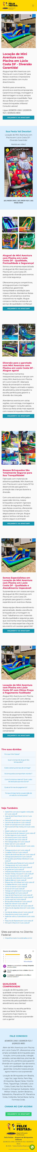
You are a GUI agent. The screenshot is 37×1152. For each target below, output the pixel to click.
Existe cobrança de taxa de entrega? (17, 768)
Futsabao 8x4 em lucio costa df (16, 884)
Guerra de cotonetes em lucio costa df (19, 878)
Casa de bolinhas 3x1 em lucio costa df (18, 867)
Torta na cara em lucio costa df (16, 886)
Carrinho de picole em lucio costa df (18, 822)
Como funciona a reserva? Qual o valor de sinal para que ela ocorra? (18, 780)
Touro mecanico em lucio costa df (17, 876)
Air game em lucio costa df (14, 869)
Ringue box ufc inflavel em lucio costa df (19, 882)
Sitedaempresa (23, 1149)
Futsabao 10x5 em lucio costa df (16, 852)
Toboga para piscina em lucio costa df (18, 857)
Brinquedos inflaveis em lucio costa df (18, 901)
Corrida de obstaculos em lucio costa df (19, 912)
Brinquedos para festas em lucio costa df (19, 863)
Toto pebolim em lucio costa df (16, 839)
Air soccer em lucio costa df (14, 889)
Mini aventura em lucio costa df (16, 837)
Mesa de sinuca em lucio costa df (16, 914)
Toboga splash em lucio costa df (16, 893)
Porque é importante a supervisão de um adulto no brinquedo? (18, 794)
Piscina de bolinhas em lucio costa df (18, 820)
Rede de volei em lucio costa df (16, 904)
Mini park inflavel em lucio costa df (17, 923)
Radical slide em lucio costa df (15, 880)
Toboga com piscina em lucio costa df (18, 891)
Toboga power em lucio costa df (16, 865)
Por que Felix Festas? (12, 754)
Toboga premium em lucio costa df (17, 850)
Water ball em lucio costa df (15, 844)
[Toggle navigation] (33, 5)
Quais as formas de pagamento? (15, 787)
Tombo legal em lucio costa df (16, 835)
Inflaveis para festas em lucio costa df (18, 871)
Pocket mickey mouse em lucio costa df (19, 874)
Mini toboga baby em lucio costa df (17, 842)
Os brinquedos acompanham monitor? (18, 774)
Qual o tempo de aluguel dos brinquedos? (18, 761)
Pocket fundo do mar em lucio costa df (19, 906)
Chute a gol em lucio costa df (15, 899)
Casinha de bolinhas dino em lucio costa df (20, 854)
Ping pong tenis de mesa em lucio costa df (20, 833)
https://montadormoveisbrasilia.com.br (18, 938)
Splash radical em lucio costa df (16, 831)
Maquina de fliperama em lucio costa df (19, 921)
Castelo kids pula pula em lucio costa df (19, 897)
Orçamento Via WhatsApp (18, 117)
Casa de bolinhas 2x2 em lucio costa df (18, 895)
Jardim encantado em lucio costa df (18, 825)
